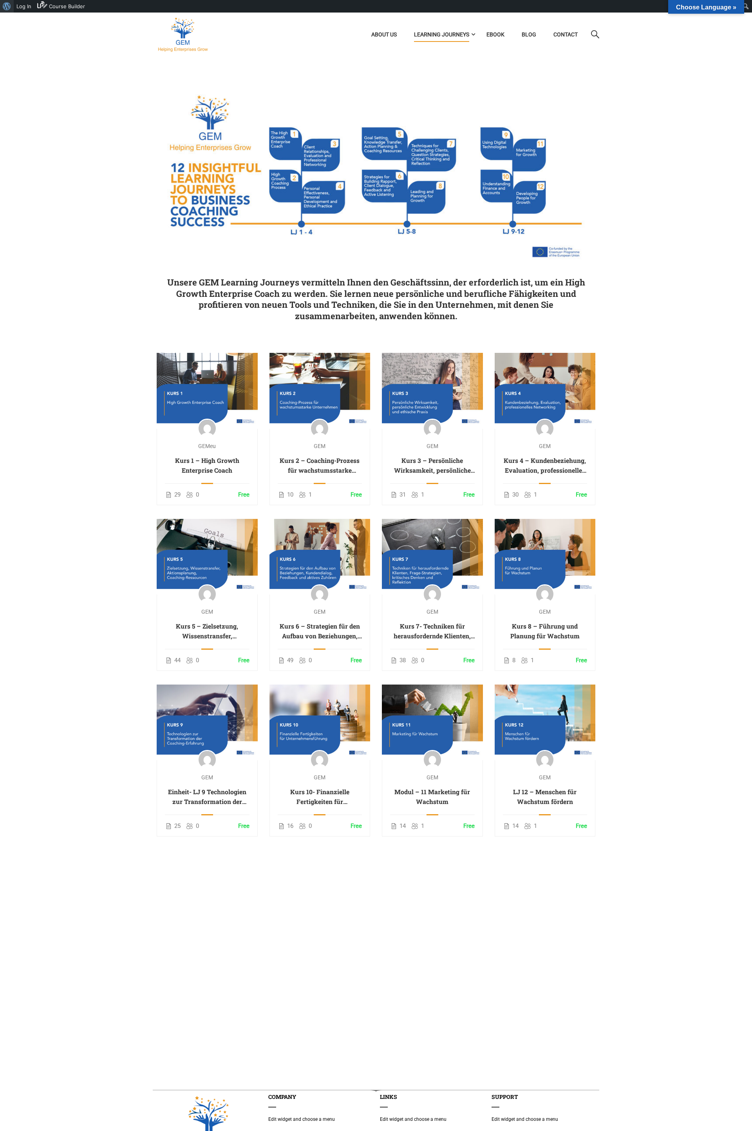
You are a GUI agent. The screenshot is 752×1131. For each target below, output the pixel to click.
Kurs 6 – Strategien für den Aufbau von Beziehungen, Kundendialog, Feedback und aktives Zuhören (320, 631)
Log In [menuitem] (23, 6)
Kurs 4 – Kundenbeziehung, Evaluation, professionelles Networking (545, 465)
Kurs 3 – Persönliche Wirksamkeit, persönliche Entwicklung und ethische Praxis (432, 465)
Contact (565, 34)
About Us (384, 34)
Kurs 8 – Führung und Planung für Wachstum (545, 631)
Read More (207, 390)
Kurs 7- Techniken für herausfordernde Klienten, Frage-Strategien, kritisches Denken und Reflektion (432, 631)
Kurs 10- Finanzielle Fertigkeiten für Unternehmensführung (320, 797)
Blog (529, 34)
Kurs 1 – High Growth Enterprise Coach (207, 465)
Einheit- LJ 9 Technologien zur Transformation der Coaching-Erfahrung (207, 797)
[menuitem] (7, 6)
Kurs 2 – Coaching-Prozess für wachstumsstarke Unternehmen (320, 465)
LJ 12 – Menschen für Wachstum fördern (545, 797)
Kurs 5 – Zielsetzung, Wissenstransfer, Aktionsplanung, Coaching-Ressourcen (207, 631)
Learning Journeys (441, 34)
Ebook (495, 34)
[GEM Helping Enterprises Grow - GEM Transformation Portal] (183, 34)
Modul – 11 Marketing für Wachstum (432, 797)
